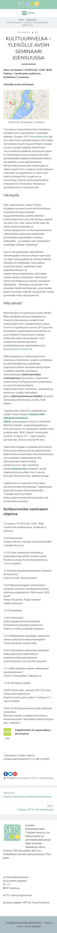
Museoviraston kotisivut (17, 349)
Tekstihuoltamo (41, 902)
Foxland (36, 926)
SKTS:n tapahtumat (42, 778)
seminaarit (24, 778)
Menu (31, 12)
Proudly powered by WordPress (24, 922)
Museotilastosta (38, 136)
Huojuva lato (19, 468)
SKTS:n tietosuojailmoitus (17, 895)
